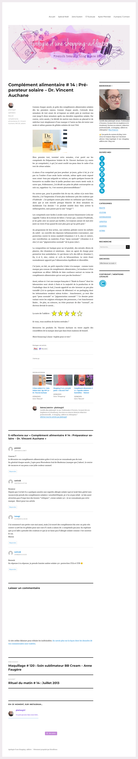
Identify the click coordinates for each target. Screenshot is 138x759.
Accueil (52, 17)
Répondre (12, 471)
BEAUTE (102, 208)
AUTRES (102, 231)
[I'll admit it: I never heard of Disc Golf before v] (16, 725)
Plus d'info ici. (113, 130)
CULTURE (102, 212)
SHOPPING (103, 226)
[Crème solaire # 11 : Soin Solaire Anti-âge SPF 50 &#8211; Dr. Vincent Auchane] (42, 380)
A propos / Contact (122, 17)
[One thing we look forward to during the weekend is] (34, 725)
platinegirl (12, 110)
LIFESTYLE (103, 222)
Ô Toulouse (90, 17)
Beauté (10, 116)
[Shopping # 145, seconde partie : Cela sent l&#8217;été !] (63, 380)
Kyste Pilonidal (104, 17)
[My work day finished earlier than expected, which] (68, 725)
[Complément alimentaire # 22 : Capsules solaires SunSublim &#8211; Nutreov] (83, 380)
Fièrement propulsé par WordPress (45, 749)
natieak (17, 552)
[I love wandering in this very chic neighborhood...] (51, 725)
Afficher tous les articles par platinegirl (53, 417)
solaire (23, 123)
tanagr (17, 516)
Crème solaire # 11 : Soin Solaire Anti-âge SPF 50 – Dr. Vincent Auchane (42, 390)
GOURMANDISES (105, 217)
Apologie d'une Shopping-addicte (19, 749)
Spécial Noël (63, 17)
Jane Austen (77, 17)
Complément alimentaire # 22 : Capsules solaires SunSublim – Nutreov (83, 390)
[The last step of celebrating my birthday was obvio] (85, 725)
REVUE (17, 123)
